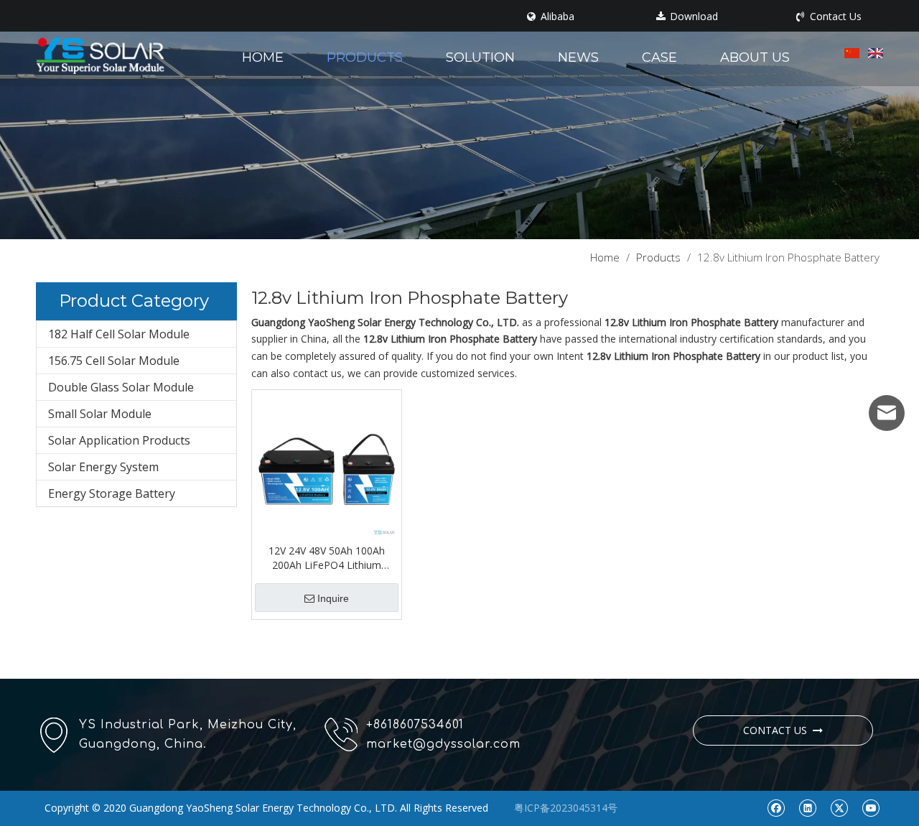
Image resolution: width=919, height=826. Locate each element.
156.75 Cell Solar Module (113, 360)
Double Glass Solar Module (121, 387)
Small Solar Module (99, 414)
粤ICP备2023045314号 (565, 808)
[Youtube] (871, 807)
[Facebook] (776, 807)
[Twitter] (839, 807)
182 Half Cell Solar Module (119, 334)
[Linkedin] (807, 807)
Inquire (333, 598)
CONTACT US (778, 730)
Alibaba (556, 16)
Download (692, 16)
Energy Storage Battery (111, 493)
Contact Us (834, 16)
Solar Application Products (119, 440)
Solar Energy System (103, 467)
